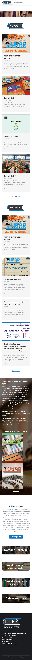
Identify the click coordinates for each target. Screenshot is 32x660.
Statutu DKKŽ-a (9, 509)
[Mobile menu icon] (28, 2)
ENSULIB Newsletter (11, 136)
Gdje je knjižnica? (10, 98)
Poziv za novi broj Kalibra (13, 279)
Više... (5, 70)
